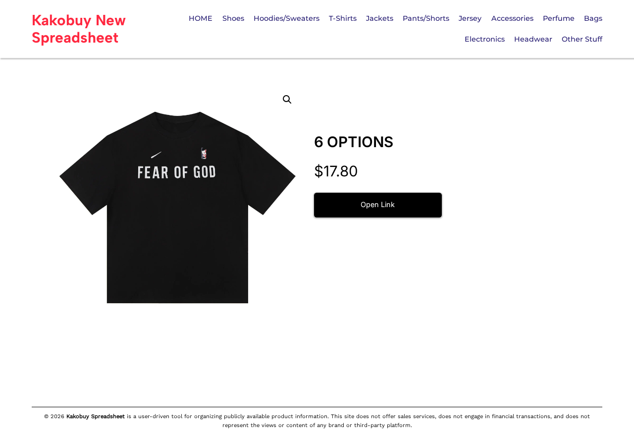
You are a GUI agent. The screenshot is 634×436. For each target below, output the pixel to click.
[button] (287, 100)
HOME (200, 18)
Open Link (378, 204)
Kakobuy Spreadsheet (95, 416)
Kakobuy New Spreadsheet (79, 29)
